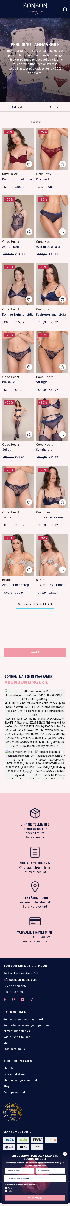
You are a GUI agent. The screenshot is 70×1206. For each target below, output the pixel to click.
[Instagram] (13, 999)
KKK (6, 1043)
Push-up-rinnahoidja (17, 179)
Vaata (35, 652)
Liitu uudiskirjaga (35, 1198)
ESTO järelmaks (14, 1049)
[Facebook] (4, 999)
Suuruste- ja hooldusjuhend (23, 1019)
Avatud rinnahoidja (16, 585)
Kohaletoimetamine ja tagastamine (27, 1025)
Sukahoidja (44, 449)
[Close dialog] (65, 1154)
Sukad (6, 449)
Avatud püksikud (48, 246)
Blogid (7, 1086)
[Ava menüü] (5, 8)
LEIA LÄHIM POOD (35, 898)
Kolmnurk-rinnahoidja (18, 314)
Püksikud (42, 179)
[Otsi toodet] (58, 9)
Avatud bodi (11, 246)
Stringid (42, 382)
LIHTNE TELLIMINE (35, 824)
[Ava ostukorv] (65, 9)
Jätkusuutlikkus (14, 1074)
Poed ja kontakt (14, 1092)
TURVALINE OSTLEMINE (35, 932)
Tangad (7, 517)
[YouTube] (22, 999)
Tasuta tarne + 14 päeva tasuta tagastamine (35, 833)
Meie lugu (10, 1068)
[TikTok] (31, 999)
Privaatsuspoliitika (16, 1031)
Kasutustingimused (17, 1037)
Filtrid (54, 106)
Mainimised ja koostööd (20, 1080)
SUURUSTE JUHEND (35, 863)
